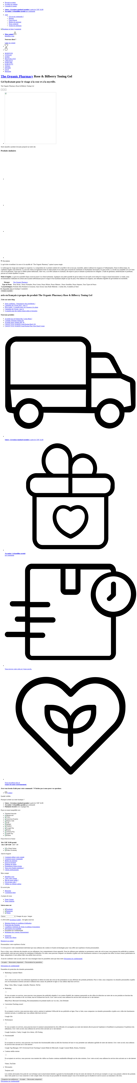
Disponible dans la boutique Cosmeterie (15, 289)
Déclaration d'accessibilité (13, 928)
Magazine (8, 891)
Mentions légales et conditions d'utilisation (18, 923)
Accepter (4, 962)
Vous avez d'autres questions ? (14, 868)
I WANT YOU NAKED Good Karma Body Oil (20, 324)
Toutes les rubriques (15, 26)
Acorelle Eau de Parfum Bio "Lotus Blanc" (18, 319)
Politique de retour (10, 864)
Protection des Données (12, 925)
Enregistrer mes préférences (10, 1079)
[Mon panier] (70, 49)
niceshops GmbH (15, 920)
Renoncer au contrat (7, 941)
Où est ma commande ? (16, 16)
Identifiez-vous (9, 36)
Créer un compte (10, 43)
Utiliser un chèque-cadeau (13, 884)
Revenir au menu (10, 2)
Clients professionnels (12, 870)
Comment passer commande (14, 859)
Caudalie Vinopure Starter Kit (14, 320)
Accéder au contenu (11, 4)
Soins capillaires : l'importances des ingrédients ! (20, 303)
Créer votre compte (11, 878)
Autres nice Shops (10, 937)
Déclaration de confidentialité (73, 959)
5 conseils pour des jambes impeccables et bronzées (21, 311)
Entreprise (8, 936)
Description (6, 261)
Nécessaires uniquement (16, 962)
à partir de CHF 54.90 (24, 9)
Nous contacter (13, 24)
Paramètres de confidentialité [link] (14, 930)
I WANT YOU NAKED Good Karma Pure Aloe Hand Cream (25, 326)
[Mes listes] (6, 46)
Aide (6, 15)
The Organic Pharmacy (17, 76)
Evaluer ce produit (7, 291)
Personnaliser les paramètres (33, 962)
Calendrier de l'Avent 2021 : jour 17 (16, 305)
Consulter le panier (11, 6)
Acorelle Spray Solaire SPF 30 (14, 322)
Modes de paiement (15, 22)
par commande (20, 11)
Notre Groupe (9, 899)
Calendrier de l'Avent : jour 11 (14, 309)
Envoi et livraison (10, 862)
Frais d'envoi (13, 20)
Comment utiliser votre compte (14, 857)
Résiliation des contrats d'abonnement (17, 932)
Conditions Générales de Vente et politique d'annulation (22, 927)
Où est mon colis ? (11, 882)
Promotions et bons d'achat (13, 866)
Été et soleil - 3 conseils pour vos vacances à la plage (21, 307)
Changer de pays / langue (24, 916)
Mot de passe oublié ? (12, 880)
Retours (11, 18)
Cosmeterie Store (10, 892)
